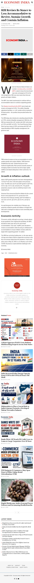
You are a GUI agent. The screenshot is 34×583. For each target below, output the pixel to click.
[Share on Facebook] (4, 54)
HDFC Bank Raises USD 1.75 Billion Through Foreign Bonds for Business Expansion (15, 531)
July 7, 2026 (5, 507)
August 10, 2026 (6, 443)
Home (2, 7)
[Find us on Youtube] (18, 579)
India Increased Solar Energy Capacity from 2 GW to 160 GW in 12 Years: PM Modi (15, 375)
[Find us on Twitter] (16, 579)
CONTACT (17, 565)
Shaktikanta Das (13, 253)
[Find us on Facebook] (14, 579)
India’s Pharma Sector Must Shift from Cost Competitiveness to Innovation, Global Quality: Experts (16, 553)
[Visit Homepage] (17, 2)
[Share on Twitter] (11, 54)
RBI (6, 253)
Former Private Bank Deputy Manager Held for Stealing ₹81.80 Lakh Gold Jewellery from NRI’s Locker (16, 548)
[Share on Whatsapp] (24, 54)
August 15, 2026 (6, 379)
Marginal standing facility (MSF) (12, 106)
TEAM (23, 565)
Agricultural (6, 500)
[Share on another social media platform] (30, 54)
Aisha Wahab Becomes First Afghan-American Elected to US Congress (15, 543)
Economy (7, 7)
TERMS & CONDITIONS (12, 567)
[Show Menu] (2, 2)
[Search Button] (32, 2)
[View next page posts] (18, 512)
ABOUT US (10, 565)
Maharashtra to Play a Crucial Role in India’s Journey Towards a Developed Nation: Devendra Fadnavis (15, 408)
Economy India (6, 23)
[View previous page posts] (15, 512)
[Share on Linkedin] (17, 54)
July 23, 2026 (5, 476)
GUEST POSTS (23, 567)
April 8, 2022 (16, 23)
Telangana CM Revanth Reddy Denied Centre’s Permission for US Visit (16, 539)
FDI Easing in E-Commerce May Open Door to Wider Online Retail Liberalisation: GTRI (15, 472)
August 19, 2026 (6, 346)
